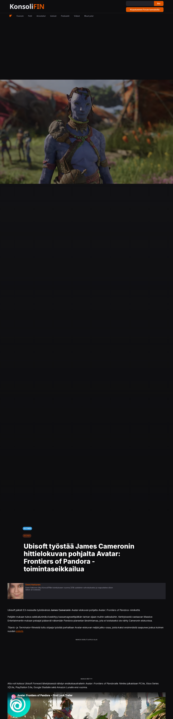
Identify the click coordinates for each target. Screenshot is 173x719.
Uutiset (53, 16)
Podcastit (65, 16)
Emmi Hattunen (33, 584)
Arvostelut (41, 16)
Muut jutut (88, 16)
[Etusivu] (33, 6)
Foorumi (20, 16)
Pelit (30, 16)
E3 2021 (27, 536)
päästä (19, 631)
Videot (77, 16)
